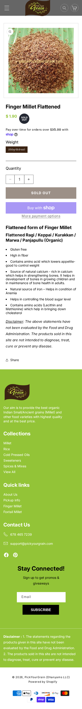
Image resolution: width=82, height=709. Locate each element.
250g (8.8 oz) (18, 150)
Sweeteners (12, 460)
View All (9, 472)
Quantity (13, 168)
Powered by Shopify (42, 681)
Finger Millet (12, 506)
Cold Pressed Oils (16, 455)
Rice (6, 449)
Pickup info (11, 500)
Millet (7, 443)
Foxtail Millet (12, 512)
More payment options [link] (41, 216)
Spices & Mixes (14, 466)
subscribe (41, 610)
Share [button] (14, 360)
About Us (10, 494)
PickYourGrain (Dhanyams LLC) (47, 677)
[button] (6, 8)
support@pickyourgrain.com (31, 543)
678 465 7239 (21, 534)
